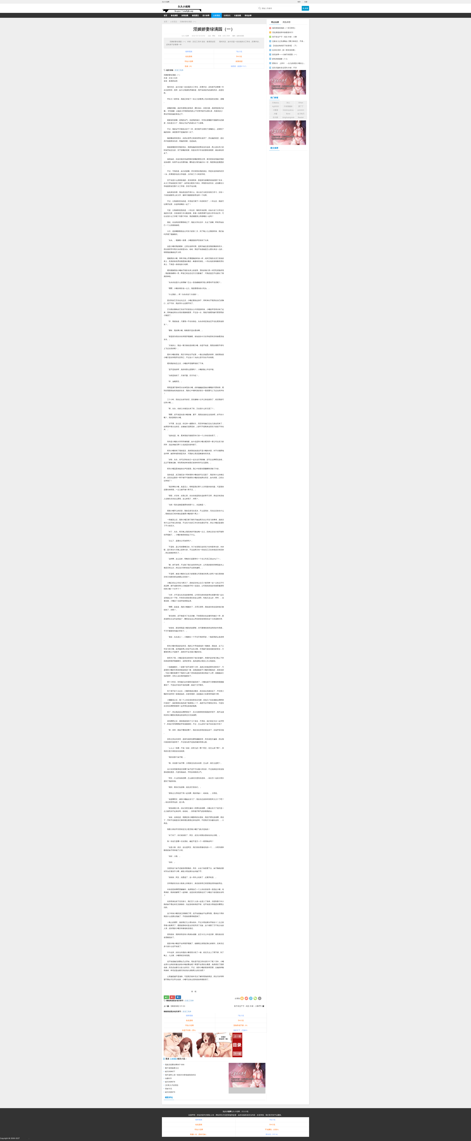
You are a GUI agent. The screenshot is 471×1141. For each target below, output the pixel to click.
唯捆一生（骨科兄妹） (198, 1134)
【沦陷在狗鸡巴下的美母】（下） (285, 46)
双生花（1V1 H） (272, 1134)
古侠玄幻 (227, 15)
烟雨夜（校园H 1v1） (239, 66)
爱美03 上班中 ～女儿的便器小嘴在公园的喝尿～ (288, 63)
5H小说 (239, 56)
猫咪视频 (188, 51)
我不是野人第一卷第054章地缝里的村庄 (180, 1075)
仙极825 (168, 1078)
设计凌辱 (206, 15)
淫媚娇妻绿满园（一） (188, 21)
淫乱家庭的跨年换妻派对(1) (282, 32)
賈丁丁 (300, 106)
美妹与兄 (168, 1089)
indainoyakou (288, 110)
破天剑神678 (170, 1082)
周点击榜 (275, 22)
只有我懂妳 (288, 106)
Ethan (301, 103)
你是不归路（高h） (189, 1030)
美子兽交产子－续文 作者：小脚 (246, 1006)
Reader (301, 117)
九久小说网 (185, 36)
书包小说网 (188, 61)
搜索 (306, 8)
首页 (165, 15)
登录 (299, 2)
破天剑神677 (170, 1071)
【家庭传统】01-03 (177, 1006)
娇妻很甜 (239, 61)
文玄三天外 (179, 70)
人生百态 (216, 15)
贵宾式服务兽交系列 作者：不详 (284, 68)
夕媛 (275, 114)
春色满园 (174, 15)
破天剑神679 (170, 1092)
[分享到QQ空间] (242, 998)
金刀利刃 (300, 114)
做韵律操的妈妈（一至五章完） (284, 28)
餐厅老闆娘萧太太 (172, 1068)
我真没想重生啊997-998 (174, 1064)
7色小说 (239, 51)
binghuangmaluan (288, 117)
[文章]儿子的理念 (171, 1085)
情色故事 (248, 15)
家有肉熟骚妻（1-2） (280, 59)
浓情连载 (184, 15)
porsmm (301, 110)
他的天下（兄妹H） (240, 1030)
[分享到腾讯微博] (251, 998)
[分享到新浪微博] (246, 998)
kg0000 (275, 106)
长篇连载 (237, 15)
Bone (288, 114)
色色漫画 (188, 56)
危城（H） (189, 66)
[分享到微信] (255, 998)
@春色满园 (240, 36)
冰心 (288, 103)
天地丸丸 (275, 103)
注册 (305, 2)
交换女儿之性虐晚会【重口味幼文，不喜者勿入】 (288, 41)
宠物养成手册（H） (240, 1025)
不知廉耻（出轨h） (272, 1129)
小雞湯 (275, 110)
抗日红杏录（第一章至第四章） (284, 50)
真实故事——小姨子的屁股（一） (285, 54)
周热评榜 (286, 22)
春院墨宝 (195, 15)
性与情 (275, 117)
